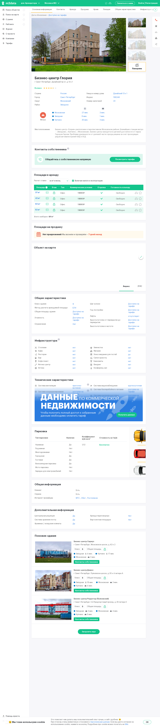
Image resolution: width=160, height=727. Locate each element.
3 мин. (102, 113)
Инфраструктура (147, 9)
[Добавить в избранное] (140, 193)
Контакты (60, 9)
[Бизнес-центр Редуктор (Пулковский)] (53, 609)
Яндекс (126, 286)
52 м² (37, 210)
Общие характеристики (125, 9)
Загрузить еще (89, 632)
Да (129, 354)
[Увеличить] (141, 257)
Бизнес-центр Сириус (84, 541)
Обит (83, 498)
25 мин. (85, 120)
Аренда (73, 9)
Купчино (58, 120)
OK (147, 722)
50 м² (37, 204)
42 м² (37, 198)
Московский (65, 101)
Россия (63, 93)
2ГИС (140, 286)
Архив (95, 9)
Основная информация (42, 9)
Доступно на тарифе (57, 15)
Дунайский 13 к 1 (120, 93)
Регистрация (151, 3)
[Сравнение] (110, 3)
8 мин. (84, 116)
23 (114, 101)
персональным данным (100, 722)
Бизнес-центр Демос (84, 570)
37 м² (37, 192)
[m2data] (9, 3)
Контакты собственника (86, 562)
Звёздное (64, 105)
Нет (74, 324)
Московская (60, 113)
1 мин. (102, 116)
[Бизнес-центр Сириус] (53, 552)
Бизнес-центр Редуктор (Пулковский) (91, 599)
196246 (116, 97)
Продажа (85, 9)
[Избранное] (106, 3)
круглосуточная (135, 386)
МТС (78, 498)
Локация (106, 9)
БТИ (74, 308)
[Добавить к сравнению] (136, 193)
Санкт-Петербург (67, 97)
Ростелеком (92, 498)
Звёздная (58, 116)
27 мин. (85, 113)
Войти (141, 3)
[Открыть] (137, 22)
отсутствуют (133, 316)
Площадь (40, 187)
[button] (155, 9)
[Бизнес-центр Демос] (53, 580)
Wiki (126, 724)
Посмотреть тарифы (125, 159)
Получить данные (126, 415)
